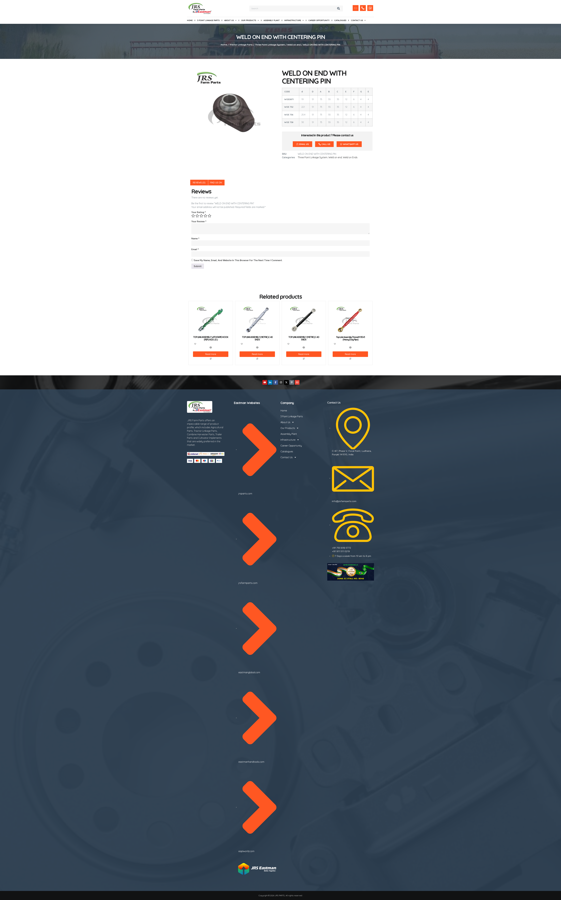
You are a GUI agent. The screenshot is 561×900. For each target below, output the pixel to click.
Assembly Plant (272, 20)
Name (195, 238)
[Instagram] (281, 382)
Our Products (248, 20)
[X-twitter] (286, 382)
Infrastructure (292, 20)
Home (190, 20)
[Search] (338, 8)
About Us (229, 20)
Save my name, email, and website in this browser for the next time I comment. (238, 260)
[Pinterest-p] (291, 382)
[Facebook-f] (275, 382)
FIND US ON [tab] (216, 182)
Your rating (198, 212)
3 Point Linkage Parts (208, 20)
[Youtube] (264, 382)
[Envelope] (297, 382)
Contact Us (357, 20)
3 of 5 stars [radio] (201, 216)
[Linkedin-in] (270, 382)
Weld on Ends (350, 157)
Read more (210, 354)
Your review (198, 221)
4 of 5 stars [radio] (205, 216)
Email (195, 249)
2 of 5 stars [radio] (197, 216)
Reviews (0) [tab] (199, 182)
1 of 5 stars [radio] (193, 216)
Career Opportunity (319, 20)
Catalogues (340, 20)
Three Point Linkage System (270, 44)
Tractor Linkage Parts (241, 44)
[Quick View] (210, 347)
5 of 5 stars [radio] (209, 216)
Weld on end (294, 44)
